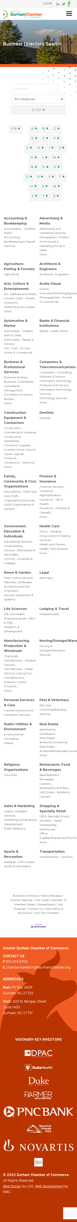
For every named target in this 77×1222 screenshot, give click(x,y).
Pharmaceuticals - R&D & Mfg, (19, 620)
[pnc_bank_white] (38, 1111)
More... (44, 254)
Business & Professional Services (14, 367)
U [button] (31, 186)
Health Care (49, 526)
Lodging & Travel (54, 609)
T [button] (60, 177)
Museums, (11, 302)
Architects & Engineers (49, 266)
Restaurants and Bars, (54, 787)
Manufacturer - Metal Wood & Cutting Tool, (18, 671)
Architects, (46, 274)
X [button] (33, 196)
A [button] (32, 128)
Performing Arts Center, (20, 307)
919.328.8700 (16, 962)
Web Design (12, 1186)
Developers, (47, 733)
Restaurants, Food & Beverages (54, 767)
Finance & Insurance (47, 478)
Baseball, (10, 862)
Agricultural (11, 274)
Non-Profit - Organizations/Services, (19, 498)
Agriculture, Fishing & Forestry (19, 266)
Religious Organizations (16, 767)
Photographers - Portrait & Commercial (55, 299)
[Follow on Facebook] (69, 4)
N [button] (32, 167)
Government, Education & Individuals (15, 531)
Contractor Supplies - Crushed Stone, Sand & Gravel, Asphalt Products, (19, 452)
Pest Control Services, (18, 577)
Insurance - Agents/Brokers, (50, 493)
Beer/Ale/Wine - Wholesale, (50, 777)
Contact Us (35, 908)
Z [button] (54, 196)
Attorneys (46, 577)
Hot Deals (42, 900)
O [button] (43, 167)
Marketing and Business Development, (20, 822)
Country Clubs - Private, (19, 298)
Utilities (8, 743)
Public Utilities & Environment (18, 726)
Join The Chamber (47, 912)
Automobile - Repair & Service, (19, 342)
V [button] (43, 186)
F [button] (55, 138)
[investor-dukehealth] (38, 1067)
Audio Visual (50, 284)
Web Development (49, 1186)
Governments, (13, 545)
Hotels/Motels (49, 614)
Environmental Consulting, (13, 736)
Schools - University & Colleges (18, 561)
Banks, (44, 330)
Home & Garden (17, 572)
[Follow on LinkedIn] (58, 4)
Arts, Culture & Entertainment (16, 286)
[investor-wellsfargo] (38, 1162)
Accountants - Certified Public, (19, 231)
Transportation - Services (55, 856)
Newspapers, (48, 237)
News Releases (51, 895)
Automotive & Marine (15, 323)
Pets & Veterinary (54, 700)
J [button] (60, 148)
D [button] (32, 138)
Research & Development (13, 629)
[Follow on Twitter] (64, 4)
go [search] (38, 110)
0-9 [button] (13, 128)
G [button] (27, 148)
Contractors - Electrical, (19, 462)
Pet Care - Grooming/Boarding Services (52, 710)
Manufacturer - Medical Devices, (20, 662)
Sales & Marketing (19, 806)
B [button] (43, 128)
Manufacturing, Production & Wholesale (17, 646)
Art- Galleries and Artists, (20, 294)
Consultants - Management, (13, 388)
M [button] (54, 157)
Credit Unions (59, 330)
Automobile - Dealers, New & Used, (18, 333)
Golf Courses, (26, 862)
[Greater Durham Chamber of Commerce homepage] (22, 14)
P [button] (55, 167)
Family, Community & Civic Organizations (20, 481)
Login (47, 4)
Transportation (52, 851)
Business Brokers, (16, 377)
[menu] (69, 13)
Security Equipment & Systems (18, 597)
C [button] (55, 128)
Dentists (46, 413)
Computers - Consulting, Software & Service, (55, 374)
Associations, (12, 491)
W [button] (54, 186)
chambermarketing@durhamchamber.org (38, 967)
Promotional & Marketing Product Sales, (52, 246)
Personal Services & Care (19, 702)
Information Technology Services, (55, 392)
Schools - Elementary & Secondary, (19, 552)
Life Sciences (15, 609)
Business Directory (25, 895)
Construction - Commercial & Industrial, (20, 430)
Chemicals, (11, 656)
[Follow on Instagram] (73, 4)
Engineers (62, 274)
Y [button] (43, 196)
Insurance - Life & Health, (51, 501)
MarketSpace (46, 904)
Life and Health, (14, 614)
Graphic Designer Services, (15, 813)
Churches (10, 775)
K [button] (32, 157)
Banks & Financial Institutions (54, 323)
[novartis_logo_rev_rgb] (38, 1145)
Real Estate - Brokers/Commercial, (53, 740)
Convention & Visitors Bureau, (18, 396)
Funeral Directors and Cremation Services (18, 712)
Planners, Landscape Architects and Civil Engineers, (18, 586)
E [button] (44, 138)
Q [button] (27, 177)
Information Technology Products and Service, (55, 383)
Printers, (63, 237)
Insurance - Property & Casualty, (54, 510)
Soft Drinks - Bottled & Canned (54, 794)
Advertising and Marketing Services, (52, 231)
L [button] (43, 157)
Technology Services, (53, 398)
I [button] (49, 148)
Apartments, (47, 729)
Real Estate (48, 724)
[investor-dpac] (38, 1053)
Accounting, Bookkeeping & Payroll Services (19, 241)
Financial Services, (51, 486)
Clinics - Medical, (50, 531)
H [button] (39, 148)
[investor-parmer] (38, 1095)
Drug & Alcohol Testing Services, (54, 538)
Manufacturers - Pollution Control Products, (15, 682)
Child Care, (30, 491)
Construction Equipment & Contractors (15, 418)
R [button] (38, 177)
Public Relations (14, 828)
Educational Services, (18, 541)
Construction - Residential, (13, 439)
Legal (44, 572)
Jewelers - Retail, (50, 820)
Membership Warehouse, (48, 827)
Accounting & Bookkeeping (15, 220)
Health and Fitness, (52, 544)
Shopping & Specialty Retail (52, 808)
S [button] (49, 177)
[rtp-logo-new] (38, 1128)
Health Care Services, (53, 548)
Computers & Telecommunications (57, 364)
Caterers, (45, 783)
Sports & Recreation (13, 854)
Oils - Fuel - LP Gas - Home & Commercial (18, 350)
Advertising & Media (51, 220)
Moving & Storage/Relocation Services (52, 650)
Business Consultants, (19, 381)
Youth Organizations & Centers (19, 506)
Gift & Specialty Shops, (54, 816)
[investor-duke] (38, 1081)
